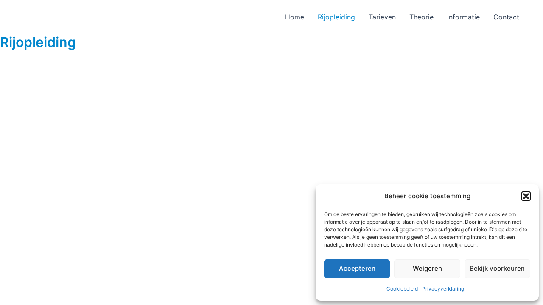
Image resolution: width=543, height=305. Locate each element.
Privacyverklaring (443, 289)
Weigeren (427, 268)
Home (294, 17)
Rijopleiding (336, 17)
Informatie (463, 17)
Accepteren (357, 268)
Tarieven (382, 17)
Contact (506, 17)
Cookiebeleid (402, 289)
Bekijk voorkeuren (497, 268)
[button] (526, 196)
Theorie (421, 17)
